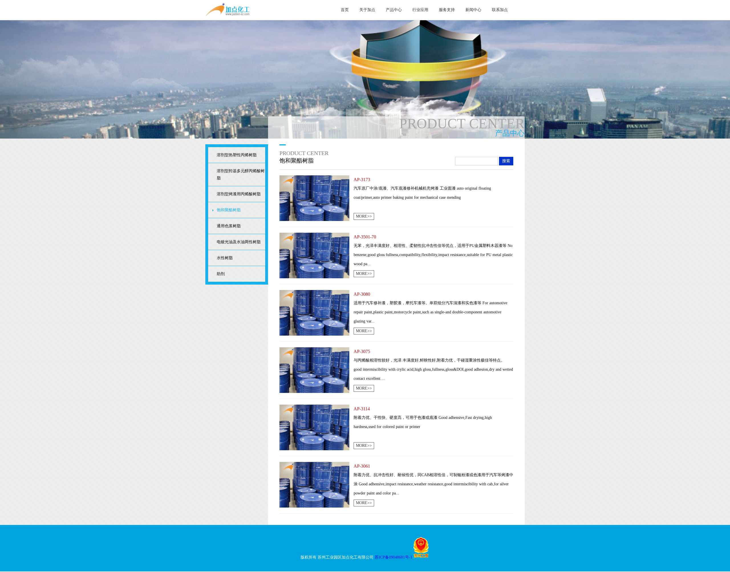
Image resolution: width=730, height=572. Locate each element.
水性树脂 (225, 258)
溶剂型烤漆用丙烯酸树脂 (239, 194)
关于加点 (367, 10)
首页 (345, 10)
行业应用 (420, 10)
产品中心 (394, 10)
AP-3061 (362, 466)
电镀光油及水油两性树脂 (239, 242)
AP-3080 (362, 294)
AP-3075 (362, 351)
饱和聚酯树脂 (229, 210)
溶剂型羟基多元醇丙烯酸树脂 (241, 174)
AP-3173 (362, 179)
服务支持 (447, 10)
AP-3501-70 (365, 236)
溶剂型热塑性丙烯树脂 (237, 155)
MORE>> (364, 216)
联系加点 (500, 10)
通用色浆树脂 (229, 226)
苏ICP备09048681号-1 (393, 557)
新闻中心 (473, 10)
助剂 (221, 274)
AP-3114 (362, 408)
